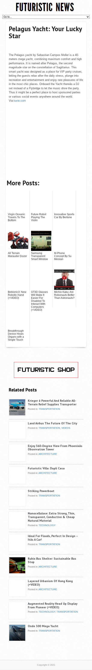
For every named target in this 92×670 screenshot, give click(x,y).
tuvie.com (20, 100)
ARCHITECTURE (48, 454)
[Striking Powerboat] (17, 504)
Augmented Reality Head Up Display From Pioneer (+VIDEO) (52, 605)
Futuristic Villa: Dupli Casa (46, 468)
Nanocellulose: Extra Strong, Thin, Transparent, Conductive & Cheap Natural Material (51, 517)
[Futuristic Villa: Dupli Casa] (17, 482)
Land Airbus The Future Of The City (52, 423)
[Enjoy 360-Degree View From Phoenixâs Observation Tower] (17, 459)
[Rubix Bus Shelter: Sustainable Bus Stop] (17, 572)
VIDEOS (65, 428)
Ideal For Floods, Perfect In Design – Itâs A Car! (53, 538)
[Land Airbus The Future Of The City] (17, 437)
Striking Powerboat (41, 491)
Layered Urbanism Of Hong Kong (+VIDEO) (50, 583)
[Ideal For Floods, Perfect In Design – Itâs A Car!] (17, 549)
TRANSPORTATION (49, 409)
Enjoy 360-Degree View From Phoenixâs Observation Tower (55, 447)
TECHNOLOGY (47, 525)
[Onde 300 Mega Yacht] (17, 639)
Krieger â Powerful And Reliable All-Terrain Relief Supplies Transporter (52, 402)
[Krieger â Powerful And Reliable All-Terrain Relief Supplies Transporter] (17, 414)
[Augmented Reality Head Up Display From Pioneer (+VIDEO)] (17, 617)
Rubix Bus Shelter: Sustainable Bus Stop (52, 560)
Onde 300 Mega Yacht (43, 626)
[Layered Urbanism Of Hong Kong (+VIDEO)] (17, 594)
